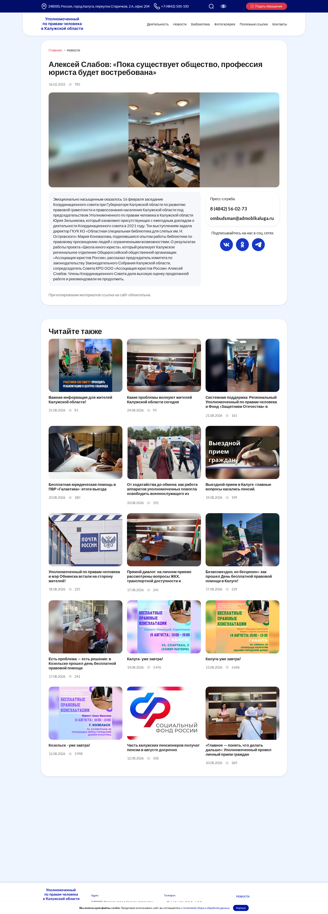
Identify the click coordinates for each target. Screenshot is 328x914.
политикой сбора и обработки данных (206, 907)
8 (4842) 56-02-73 (228, 208)
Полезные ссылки (254, 24)
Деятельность (158, 24)
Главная (55, 50)
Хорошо (241, 907)
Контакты (279, 24)
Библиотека (200, 24)
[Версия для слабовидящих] (223, 6)
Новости (180, 24)
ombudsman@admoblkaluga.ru (242, 218)
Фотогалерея (224, 24)
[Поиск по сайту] (211, 6)
